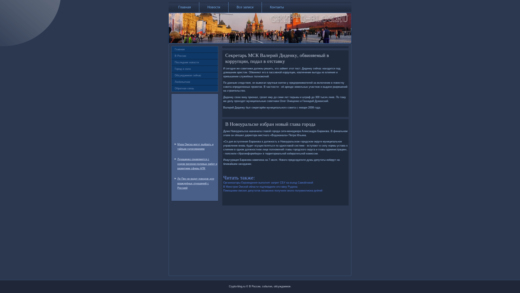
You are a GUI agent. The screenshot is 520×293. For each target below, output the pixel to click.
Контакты (277, 7)
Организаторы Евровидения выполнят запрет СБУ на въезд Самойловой (268, 182)
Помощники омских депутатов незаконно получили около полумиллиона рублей (272, 190)
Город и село (183, 68)
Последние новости (187, 62)
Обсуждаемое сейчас (188, 75)
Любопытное (182, 81)
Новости (213, 7)
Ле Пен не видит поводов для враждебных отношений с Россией (195, 183)
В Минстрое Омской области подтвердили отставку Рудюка (260, 186)
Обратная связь (184, 88)
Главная (184, 7)
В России (180, 55)
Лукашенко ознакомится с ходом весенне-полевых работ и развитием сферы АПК (197, 164)
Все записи (245, 7)
